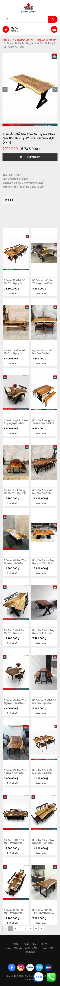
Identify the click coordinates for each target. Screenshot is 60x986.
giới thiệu (30, 943)
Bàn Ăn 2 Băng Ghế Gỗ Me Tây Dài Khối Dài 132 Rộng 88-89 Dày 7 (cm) (43, 422)
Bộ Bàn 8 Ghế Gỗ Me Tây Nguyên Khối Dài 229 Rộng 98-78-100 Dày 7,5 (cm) (15, 841)
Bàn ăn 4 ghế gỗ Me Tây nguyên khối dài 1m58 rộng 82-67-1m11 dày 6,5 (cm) (16, 422)
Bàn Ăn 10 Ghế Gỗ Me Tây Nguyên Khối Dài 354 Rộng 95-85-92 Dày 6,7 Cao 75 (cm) (14, 282)
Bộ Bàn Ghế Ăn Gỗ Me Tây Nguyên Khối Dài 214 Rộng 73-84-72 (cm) (15, 352)
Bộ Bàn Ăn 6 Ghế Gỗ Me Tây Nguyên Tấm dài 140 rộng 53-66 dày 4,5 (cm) (44, 702)
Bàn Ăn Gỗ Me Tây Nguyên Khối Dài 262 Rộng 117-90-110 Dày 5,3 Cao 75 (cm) (15, 562)
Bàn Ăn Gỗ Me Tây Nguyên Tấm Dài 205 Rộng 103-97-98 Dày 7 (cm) (43, 562)
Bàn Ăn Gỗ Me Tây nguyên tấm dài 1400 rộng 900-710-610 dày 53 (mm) (15, 771)
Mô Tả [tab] (9, 199)
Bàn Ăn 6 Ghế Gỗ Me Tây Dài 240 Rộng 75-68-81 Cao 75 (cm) (44, 771)
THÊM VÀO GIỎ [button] (31, 157)
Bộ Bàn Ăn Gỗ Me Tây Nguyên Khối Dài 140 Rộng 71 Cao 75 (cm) (42, 911)
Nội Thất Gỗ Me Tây (23, 40)
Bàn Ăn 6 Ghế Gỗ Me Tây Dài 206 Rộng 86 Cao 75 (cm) (42, 492)
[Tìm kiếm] (53, 19)
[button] (5, 89)
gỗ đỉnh (30, 952)
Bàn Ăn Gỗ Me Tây (47, 40)
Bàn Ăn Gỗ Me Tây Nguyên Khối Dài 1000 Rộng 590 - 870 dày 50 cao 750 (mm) (15, 702)
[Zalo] (38, 976)
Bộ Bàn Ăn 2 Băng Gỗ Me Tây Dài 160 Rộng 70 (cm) (15, 492)
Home (5, 40)
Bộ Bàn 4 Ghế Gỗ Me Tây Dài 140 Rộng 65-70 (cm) (42, 352)
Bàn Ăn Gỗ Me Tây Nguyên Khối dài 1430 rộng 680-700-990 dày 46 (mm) (43, 632)
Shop (45, 943)
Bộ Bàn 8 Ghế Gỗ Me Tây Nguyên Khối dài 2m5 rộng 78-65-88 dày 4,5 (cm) (15, 632)
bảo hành (48, 948)
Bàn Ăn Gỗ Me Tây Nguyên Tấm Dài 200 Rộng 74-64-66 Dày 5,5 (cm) (43, 841)
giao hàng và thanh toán (21, 948)
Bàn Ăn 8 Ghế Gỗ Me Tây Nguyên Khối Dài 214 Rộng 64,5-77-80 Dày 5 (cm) (14, 911)
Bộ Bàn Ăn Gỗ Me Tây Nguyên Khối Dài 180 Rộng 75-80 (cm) (43, 282)
